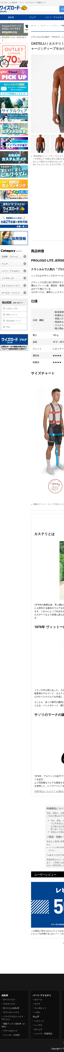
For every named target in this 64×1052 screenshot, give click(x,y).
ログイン (57, 933)
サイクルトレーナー (11, 285)
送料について (11, 314)
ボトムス (38, 1029)
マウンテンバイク (11, 1012)
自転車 (11, 17)
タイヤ (37, 1003)
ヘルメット (39, 1020)
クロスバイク (9, 1003)
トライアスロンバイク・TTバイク (13, 1018)
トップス (38, 1024)
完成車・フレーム (10, 256)
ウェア (33, 17)
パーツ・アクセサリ (11, 270)
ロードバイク (9, 999)
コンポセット (40, 1007)
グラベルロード (10, 1030)
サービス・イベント (11, 292)
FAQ (8, 326)
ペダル (37, 1012)
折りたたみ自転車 (11, 1007)
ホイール (38, 999)
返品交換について (13, 320)
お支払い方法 (11, 308)
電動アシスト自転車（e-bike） (13, 1025)
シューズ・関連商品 (43, 1033)
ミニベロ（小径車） (12, 1034)
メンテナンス (8, 278)
